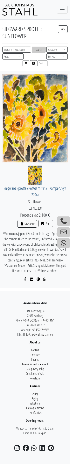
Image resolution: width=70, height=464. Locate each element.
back (62, 29)
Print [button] (47, 223)
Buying (35, 398)
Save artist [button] (29, 224)
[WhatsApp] (45, 279)
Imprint (35, 359)
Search (39, 49)
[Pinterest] (38, 279)
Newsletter (35, 378)
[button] (26, 63)
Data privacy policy (35, 369)
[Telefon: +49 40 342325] (63, 221)
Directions (35, 355)
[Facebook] (25, 279)
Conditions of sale (35, 373)
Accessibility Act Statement (35, 364)
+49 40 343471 (47, 320)
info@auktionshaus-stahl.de (38, 334)
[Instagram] (18, 449)
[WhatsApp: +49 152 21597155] (63, 243)
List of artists (35, 413)
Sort (41, 63)
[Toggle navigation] (62, 10)
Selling (35, 394)
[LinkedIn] (32, 279)
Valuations (35, 403)
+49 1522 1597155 (40, 330)
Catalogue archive (35, 408)
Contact (35, 350)
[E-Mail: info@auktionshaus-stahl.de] (63, 232)
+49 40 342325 (30, 320)
